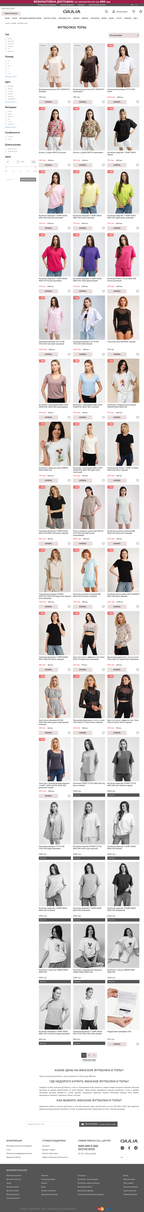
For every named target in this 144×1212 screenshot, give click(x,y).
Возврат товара (48, 1150)
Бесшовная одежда (85, 1191)
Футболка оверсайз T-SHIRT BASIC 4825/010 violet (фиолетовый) (87, 280)
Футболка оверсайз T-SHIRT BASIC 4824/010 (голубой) (53, 909)
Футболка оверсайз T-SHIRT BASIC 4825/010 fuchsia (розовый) (53, 280)
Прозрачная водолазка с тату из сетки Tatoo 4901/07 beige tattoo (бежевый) (123, 658)
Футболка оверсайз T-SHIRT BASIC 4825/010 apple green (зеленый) (121, 217)
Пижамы (44, 1176)
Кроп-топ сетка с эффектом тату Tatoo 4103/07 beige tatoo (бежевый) (88, 658)
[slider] (6, 166)
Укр (132, 5)
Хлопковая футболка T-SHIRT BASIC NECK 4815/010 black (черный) (53, 658)
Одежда (76, 18)
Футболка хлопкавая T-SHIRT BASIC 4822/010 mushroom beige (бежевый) (54, 1033)
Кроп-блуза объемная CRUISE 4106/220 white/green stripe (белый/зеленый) (54, 722)
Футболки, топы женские (88, 1179)
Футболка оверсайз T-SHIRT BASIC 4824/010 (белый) (121, 847)
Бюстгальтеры (129, 1179)
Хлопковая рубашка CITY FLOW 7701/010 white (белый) (86, 343)
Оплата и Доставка (50, 1153)
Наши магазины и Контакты (97, 5)
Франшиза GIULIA (13, 1157)
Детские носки (12, 1191)
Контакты (46, 1146)
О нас (8, 1150)
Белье (7, 18)
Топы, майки (128, 1183)
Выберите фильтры (28, 179)
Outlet (119, 18)
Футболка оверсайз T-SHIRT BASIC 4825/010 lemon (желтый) (87, 217)
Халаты (44, 1183)
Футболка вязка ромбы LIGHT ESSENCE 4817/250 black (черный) (123, 595)
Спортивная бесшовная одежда (91, 1194)
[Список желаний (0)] (134, 11)
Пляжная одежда (130, 1194)
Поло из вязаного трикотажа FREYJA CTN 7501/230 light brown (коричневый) (88, 533)
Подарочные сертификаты (48, 5)
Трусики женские (130, 1187)
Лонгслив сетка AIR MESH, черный (121, 342)
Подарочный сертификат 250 (119, 1032)
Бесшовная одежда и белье (30, 18)
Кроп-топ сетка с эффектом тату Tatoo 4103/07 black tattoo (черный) (123, 721)
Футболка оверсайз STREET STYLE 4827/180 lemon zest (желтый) (87, 847)
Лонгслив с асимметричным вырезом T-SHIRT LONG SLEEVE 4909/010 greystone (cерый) (54, 785)
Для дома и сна (65, 18)
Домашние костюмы (49, 1194)
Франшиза (81, 5)
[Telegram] (136, 1148)
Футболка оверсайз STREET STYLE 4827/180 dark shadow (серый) (121, 784)
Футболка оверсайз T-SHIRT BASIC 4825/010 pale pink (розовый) (53, 217)
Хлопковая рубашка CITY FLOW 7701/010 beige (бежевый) (51, 847)
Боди (43, 1187)
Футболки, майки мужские (88, 1183)
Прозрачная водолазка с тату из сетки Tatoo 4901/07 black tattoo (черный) (88, 721)
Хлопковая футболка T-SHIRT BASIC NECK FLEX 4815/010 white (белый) (87, 1033)
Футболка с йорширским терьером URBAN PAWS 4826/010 (87, 971)
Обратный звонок (11, 13)
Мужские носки (12, 1194)
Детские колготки (13, 1179)
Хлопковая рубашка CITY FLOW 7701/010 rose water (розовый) (51, 343)
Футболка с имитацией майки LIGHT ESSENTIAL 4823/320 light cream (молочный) (88, 470)
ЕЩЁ (135, 18)
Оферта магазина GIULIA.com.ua (55, 1157)
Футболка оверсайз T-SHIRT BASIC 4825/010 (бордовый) (121, 909)
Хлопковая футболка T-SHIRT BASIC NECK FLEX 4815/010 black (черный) (53, 532)
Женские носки (12, 1187)
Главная (7, 23)
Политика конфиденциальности (19, 1153)
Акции (111, 18)
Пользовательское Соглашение (19, 1146)
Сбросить (9, 179)
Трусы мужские (129, 1191)
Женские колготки (13, 1176)
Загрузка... (77, 795)
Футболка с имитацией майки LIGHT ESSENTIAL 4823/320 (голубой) (88, 406)
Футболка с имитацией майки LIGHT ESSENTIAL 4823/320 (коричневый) (53, 406)
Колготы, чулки (50, 18)
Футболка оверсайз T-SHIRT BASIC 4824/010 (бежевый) (87, 909)
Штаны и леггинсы (48, 1191)
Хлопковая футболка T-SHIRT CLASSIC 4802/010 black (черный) (123, 469)
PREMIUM (85, 18)
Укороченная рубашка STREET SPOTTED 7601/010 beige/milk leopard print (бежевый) (55, 596)
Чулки (8, 1183)
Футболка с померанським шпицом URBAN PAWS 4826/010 (121, 406)
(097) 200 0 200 (8, 8)
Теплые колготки (13, 1198)
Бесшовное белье (85, 1187)
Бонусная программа (67, 5)
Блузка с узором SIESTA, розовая (52, 153)
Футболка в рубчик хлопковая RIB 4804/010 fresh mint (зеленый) (121, 532)
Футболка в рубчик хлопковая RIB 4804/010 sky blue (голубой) (87, 595)
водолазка (11, 41)
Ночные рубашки (48, 1179)
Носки (14, 18)
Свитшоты (82, 1176)
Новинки (127, 18)
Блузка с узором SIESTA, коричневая (88, 153)
